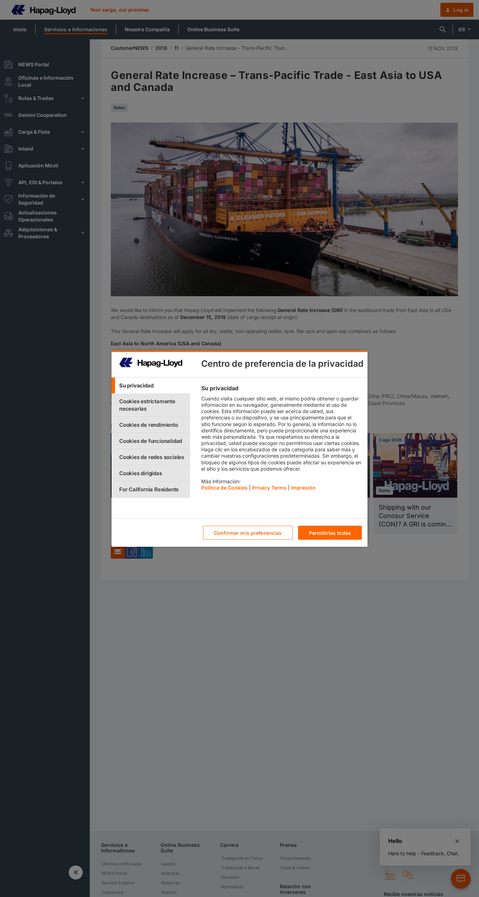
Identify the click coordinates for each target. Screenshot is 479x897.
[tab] (151, 385)
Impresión (303, 488)
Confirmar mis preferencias (248, 533)
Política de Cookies (224, 488)
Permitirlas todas (330, 533)
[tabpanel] (281, 440)
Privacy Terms (269, 488)
